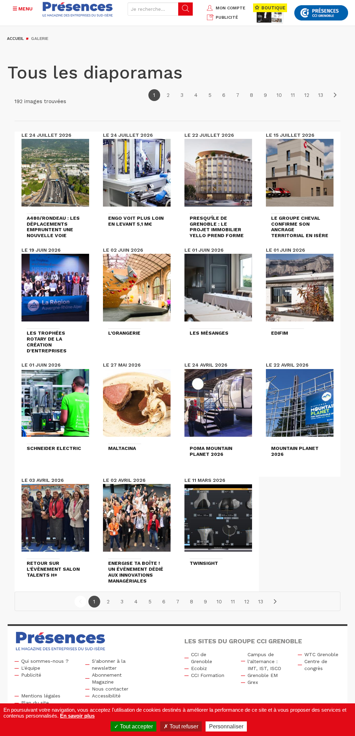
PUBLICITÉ (227, 17)
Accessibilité (106, 696)
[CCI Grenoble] (321, 13)
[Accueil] (78, 9)
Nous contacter (110, 689)
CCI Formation (207, 675)
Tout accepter (136, 726)
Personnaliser (226, 726)
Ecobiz (199, 668)
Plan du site (35, 702)
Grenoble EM (263, 675)
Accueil (15, 38)
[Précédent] (80, 602)
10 (279, 95)
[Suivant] (334, 95)
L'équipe (30, 668)
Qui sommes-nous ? (45, 661)
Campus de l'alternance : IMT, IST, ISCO (264, 661)
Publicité (31, 675)
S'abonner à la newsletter (108, 664)
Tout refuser (183, 726)
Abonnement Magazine (107, 678)
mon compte (230, 8)
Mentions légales (40, 696)
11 (293, 95)
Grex (253, 682)
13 (320, 95)
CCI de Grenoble (201, 658)
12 (306, 95)
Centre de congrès (315, 665)
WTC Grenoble (321, 654)
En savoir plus (77, 716)
